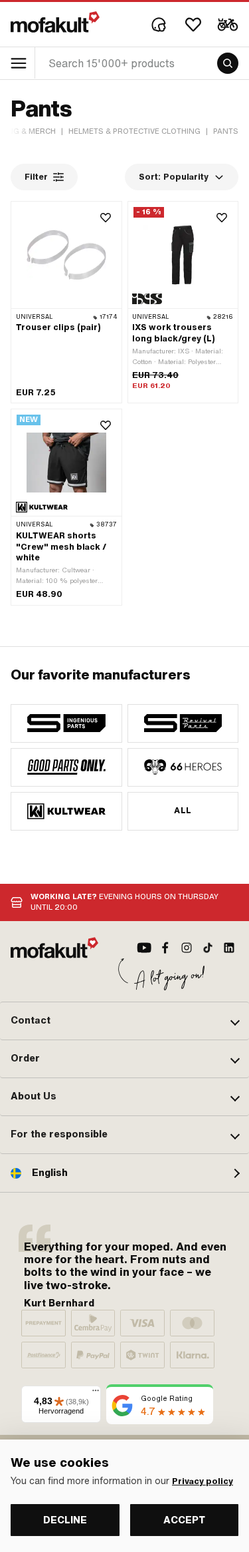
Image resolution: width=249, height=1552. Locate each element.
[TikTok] (208, 947)
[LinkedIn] (229, 947)
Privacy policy (202, 1481)
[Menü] (96, 1394)
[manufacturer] (66, 723)
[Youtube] (144, 947)
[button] (124, 1021)
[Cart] (228, 25)
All (182, 810)
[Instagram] (186, 947)
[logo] (55, 22)
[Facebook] (165, 947)
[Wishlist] (193, 25)
